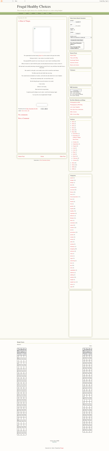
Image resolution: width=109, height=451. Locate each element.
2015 (73, 125)
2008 (73, 169)
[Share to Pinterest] (47, 109)
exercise (72, 189)
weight (71, 279)
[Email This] (41, 109)
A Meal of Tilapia (77, 137)
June (74, 150)
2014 (73, 127)
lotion (71, 220)
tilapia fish (41, 55)
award (71, 177)
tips (71, 265)
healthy (72, 211)
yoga (71, 286)
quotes (71, 234)
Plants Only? (73, 55)
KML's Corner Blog (74, 114)
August (75, 146)
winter (71, 284)
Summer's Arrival (74, 62)
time (71, 263)
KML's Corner (73, 111)
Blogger (61, 448)
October (75, 142)
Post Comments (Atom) (45, 160)
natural (71, 225)
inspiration (72, 213)
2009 (73, 166)
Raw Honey (75, 139)
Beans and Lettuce (74, 65)
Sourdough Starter (74, 60)
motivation (72, 222)
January (75, 160)
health (27, 13)
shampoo (72, 246)
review (25, 110)
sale (28, 110)
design (71, 182)
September (76, 144)
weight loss (72, 282)
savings (72, 244)
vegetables (72, 270)
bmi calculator (76, 90)
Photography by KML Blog (76, 104)
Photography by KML (75, 102)
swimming (72, 260)
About (50, 13)
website (72, 277)
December (75, 133)
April (74, 154)
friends (71, 201)
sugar (71, 258)
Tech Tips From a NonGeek (76, 109)
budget (71, 180)
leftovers (72, 215)
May (74, 152)
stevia (71, 256)
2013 (73, 129)
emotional (72, 187)
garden (72, 206)
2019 (73, 123)
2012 (73, 131)
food (23, 110)
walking (72, 274)
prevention (72, 232)
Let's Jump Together (75, 107)
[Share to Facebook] (45, 109)
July (74, 148)
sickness (72, 251)
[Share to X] (44, 109)
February (75, 158)
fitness (39, 13)
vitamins (72, 272)
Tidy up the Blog (74, 57)
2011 (73, 162)
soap (71, 253)
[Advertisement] (80, 313)
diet (71, 185)
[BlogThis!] (43, 109)
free (71, 199)
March (74, 156)
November (75, 135)
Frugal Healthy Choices (34, 6)
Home (42, 156)
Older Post (62, 156)
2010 (73, 164)
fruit (71, 203)
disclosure (21, 13)
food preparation (74, 196)
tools (45, 13)
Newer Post (21, 156)
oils (71, 229)
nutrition (33, 13)
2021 (73, 121)
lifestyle (72, 218)
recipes (72, 237)
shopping (72, 248)
